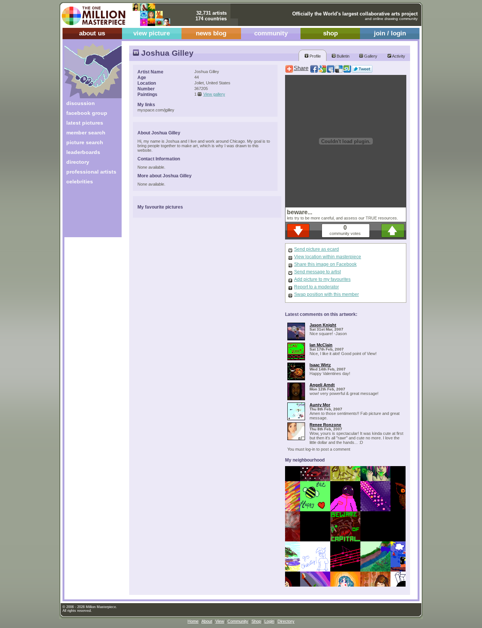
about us (92, 33)
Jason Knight (323, 325)
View (219, 621)
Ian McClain (321, 345)
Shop (256, 621)
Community (237, 621)
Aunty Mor (320, 404)
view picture (151, 33)
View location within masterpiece (327, 256)
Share (301, 68)
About (206, 621)
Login (269, 621)
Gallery (370, 56)
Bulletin (342, 56)
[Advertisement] (87, 213)
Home (193, 621)
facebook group (86, 113)
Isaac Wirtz (320, 365)
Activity (398, 56)
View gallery (214, 94)
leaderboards (83, 152)
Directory (286, 621)
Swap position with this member (326, 294)
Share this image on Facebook (325, 264)
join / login (390, 33)
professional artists (91, 172)
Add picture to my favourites (322, 279)
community (271, 33)
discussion (80, 103)
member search (85, 133)
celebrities (79, 181)
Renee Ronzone (325, 424)
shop (330, 33)
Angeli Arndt (322, 385)
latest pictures (84, 123)
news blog (211, 33)
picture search (84, 142)
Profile (314, 56)
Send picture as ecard (316, 249)
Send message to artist (317, 271)
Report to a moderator (316, 287)
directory (77, 162)
